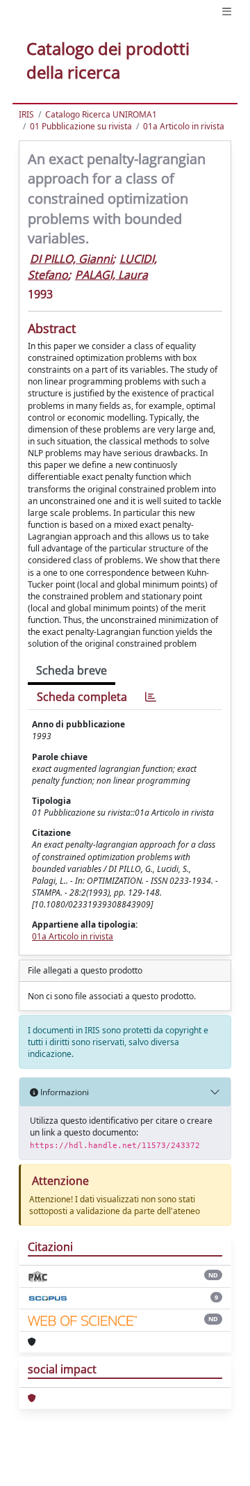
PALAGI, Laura (111, 274)
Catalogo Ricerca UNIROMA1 (101, 114)
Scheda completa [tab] (82, 696)
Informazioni (63, 1092)
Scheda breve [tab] (71, 670)
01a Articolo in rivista (183, 126)
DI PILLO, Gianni (71, 258)
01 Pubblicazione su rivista (81, 126)
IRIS (26, 114)
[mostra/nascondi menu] (226, 11)
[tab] (150, 697)
